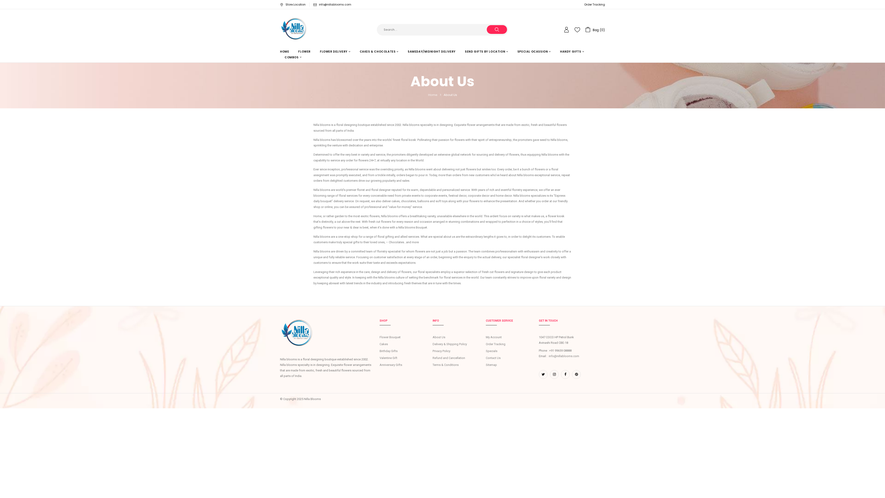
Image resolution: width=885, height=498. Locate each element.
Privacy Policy (441, 351)
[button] (595, 29)
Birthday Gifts (389, 351)
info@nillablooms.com (335, 4)
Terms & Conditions (446, 365)
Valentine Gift (388, 358)
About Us (439, 337)
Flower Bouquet (390, 337)
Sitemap (491, 365)
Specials (491, 351)
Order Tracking (594, 4)
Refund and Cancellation (449, 358)
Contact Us (493, 358)
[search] (497, 29)
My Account (494, 337)
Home (432, 95)
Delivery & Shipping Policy (450, 344)
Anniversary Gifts (391, 365)
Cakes (384, 344)
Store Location (296, 4)
